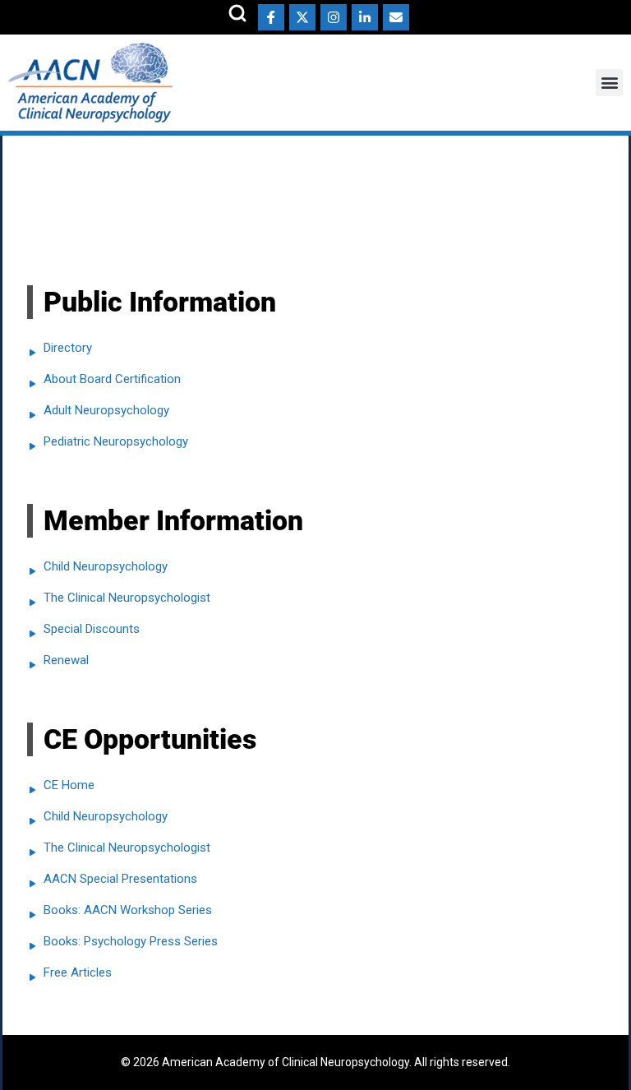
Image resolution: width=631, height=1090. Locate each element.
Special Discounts (92, 628)
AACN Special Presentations (120, 878)
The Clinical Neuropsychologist (127, 597)
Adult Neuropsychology (106, 410)
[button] (609, 82)
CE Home (69, 785)
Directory (68, 347)
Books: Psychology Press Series (131, 941)
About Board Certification (112, 379)
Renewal (66, 660)
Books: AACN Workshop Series (128, 910)
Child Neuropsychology (106, 566)
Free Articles (78, 972)
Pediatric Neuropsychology (116, 441)
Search (237, 13)
